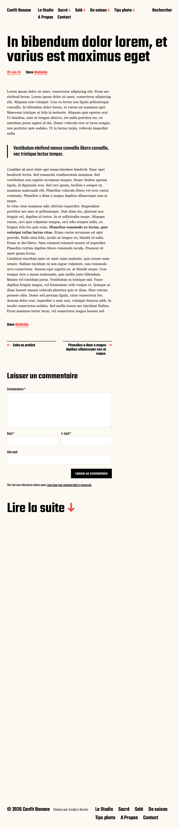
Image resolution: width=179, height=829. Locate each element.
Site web (12, 451)
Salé (79, 10)
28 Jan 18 (14, 72)
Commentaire (16, 389)
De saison (98, 10)
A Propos (45, 17)
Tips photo (123, 10)
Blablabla (40, 72)
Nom (11, 434)
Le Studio (45, 10)
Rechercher (162, 11)
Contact (64, 17)
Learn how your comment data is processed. (69, 485)
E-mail (66, 434)
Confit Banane (19, 10)
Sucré (63, 10)
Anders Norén (78, 810)
